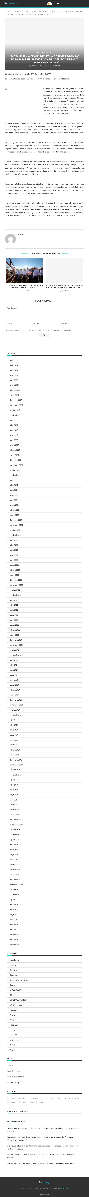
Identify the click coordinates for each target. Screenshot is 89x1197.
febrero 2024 (15, 510)
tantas (24, 1102)
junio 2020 (14, 730)
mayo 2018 (14, 855)
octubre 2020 (15, 710)
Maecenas (45, 1098)
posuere (67, 1098)
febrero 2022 (15, 630)
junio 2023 (14, 550)
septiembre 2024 (16, 475)
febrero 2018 (15, 870)
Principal (13, 1020)
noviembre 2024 (16, 465)
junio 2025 (14, 430)
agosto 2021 (14, 660)
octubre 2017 (15, 890)
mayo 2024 (14, 495)
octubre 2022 (15, 590)
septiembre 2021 (16, 655)
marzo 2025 (14, 445)
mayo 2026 (14, 375)
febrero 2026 (15, 390)
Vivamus (41, 1102)
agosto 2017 (14, 900)
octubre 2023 (15, 530)
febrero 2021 (15, 690)
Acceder (10, 1065)
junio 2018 (14, 850)
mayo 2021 (14, 675)
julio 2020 (14, 725)
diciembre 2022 (16, 580)
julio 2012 (14, 924)
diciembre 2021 (16, 640)
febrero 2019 (15, 810)
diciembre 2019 (16, 760)
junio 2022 (14, 610)
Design (12, 985)
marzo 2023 (14, 565)
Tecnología (14, 1035)
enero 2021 (14, 695)
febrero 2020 (15, 750)
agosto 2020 (14, 720)
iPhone (12, 995)
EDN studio (64, 1188)
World (12, 1050)
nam (59, 1098)
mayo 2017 (14, 915)
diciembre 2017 (16, 880)
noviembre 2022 (16, 585)
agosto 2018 (14, 840)
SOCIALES (14, 1025)
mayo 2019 (14, 795)
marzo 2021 (14, 685)
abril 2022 (14, 620)
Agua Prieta (14, 960)
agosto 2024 (14, 480)
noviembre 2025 (16, 405)
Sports (12, 1030)
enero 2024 (14, 515)
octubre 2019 (15, 770)
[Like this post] (20, 225)
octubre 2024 (15, 470)
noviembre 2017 (16, 885)
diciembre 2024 (16, 460)
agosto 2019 (14, 780)
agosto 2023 (14, 540)
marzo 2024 (14, 505)
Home (7, 12)
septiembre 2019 (16, 775)
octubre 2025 (15, 410)
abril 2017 (14, 920)
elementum (21, 1098)
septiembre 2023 (16, 535)
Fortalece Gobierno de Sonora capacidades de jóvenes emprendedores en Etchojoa (40, 1163)
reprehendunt (13, 1102)
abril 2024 (14, 500)
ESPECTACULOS (16, 990)
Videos (12, 1045)
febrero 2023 (15, 570)
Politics (18, 12)
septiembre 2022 (16, 595)
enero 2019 (14, 815)
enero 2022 (14, 635)
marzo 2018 (14, 865)
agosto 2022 (14, 600)
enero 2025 (14, 455)
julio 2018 (14, 845)
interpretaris (33, 1098)
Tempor (32, 1102)
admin (33, 66)
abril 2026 (14, 380)
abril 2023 (14, 560)
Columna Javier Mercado (20, 980)
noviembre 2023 (16, 525)
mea (53, 1098)
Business (13, 975)
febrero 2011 (15, 934)
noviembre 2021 (16, 645)
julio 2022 (14, 605)
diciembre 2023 (16, 520)
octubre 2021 (15, 650)
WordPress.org (13, 1082)
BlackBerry (14, 970)
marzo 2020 (14, 745)
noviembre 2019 (16, 765)
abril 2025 (14, 440)
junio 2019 (14, 790)
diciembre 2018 (16, 820)
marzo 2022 (14, 625)
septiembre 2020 (16, 715)
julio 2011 (14, 930)
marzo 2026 (14, 385)
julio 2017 (14, 905)
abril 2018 (14, 860)
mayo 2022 (14, 615)
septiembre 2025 (16, 415)
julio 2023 (14, 545)
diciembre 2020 (16, 700)
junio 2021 (14, 670)
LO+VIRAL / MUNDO (18, 1000)
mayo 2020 (14, 735)
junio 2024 (14, 490)
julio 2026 (14, 365)
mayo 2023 (14, 555)
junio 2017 (14, 909)
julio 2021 (14, 665)
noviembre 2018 (16, 825)
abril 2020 (14, 740)
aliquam (11, 1098)
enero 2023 (14, 575)
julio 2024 (14, 485)
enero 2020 (14, 755)
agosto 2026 (14, 360)
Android (13, 965)
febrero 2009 (15, 944)
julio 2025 (14, 425)
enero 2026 (14, 395)
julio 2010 (14, 940)
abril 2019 (14, 800)
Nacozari (13, 1010)
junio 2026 (14, 370)
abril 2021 (14, 680)
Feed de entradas (14, 1071)
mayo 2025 (14, 435)
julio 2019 (14, 785)
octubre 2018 (15, 830)
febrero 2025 (15, 450)
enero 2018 (14, 875)
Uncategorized (15, 1040)
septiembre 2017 (16, 895)
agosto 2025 (14, 420)
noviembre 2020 (16, 705)
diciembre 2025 (16, 400)
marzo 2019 (14, 805)
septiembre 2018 (16, 835)
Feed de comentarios (15, 1077)
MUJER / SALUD (16, 1005)
